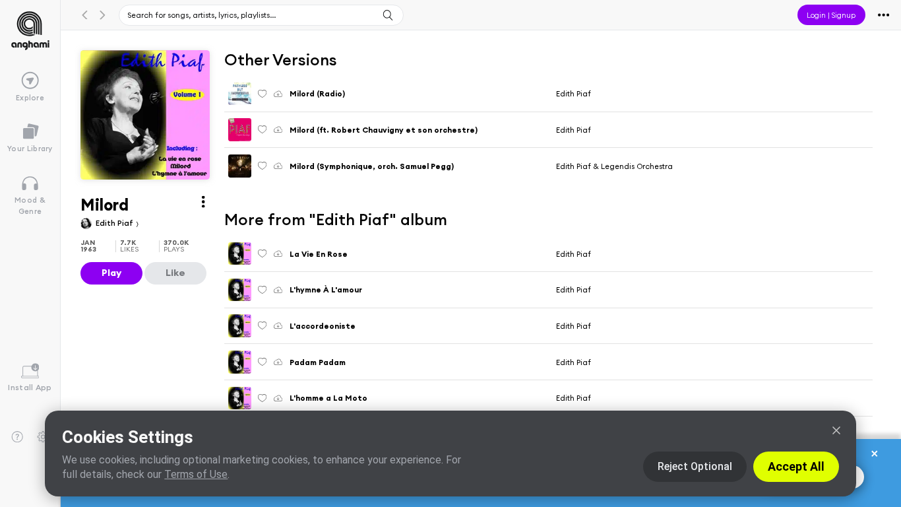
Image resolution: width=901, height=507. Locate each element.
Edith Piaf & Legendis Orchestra (614, 166)
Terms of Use (196, 474)
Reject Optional (695, 466)
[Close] (836, 430)
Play (111, 273)
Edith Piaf (115, 223)
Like (175, 273)
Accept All (796, 466)
